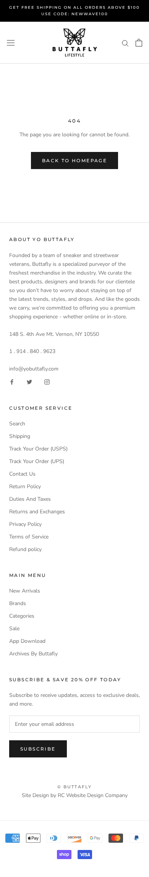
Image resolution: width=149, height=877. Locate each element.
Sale (14, 628)
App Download (27, 641)
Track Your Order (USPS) (38, 448)
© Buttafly (74, 786)
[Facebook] (12, 381)
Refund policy (25, 549)
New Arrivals (24, 590)
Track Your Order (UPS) (36, 461)
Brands (17, 603)
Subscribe (38, 749)
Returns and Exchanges (37, 511)
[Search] (125, 43)
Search (17, 423)
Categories (21, 616)
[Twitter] (29, 381)
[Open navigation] (11, 43)
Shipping (19, 436)
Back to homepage (74, 160)
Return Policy (25, 486)
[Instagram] (47, 381)
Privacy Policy (25, 524)
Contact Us (22, 474)
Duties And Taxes (30, 499)
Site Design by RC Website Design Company (75, 795)
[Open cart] (139, 42)
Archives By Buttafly (33, 653)
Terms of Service (29, 536)
